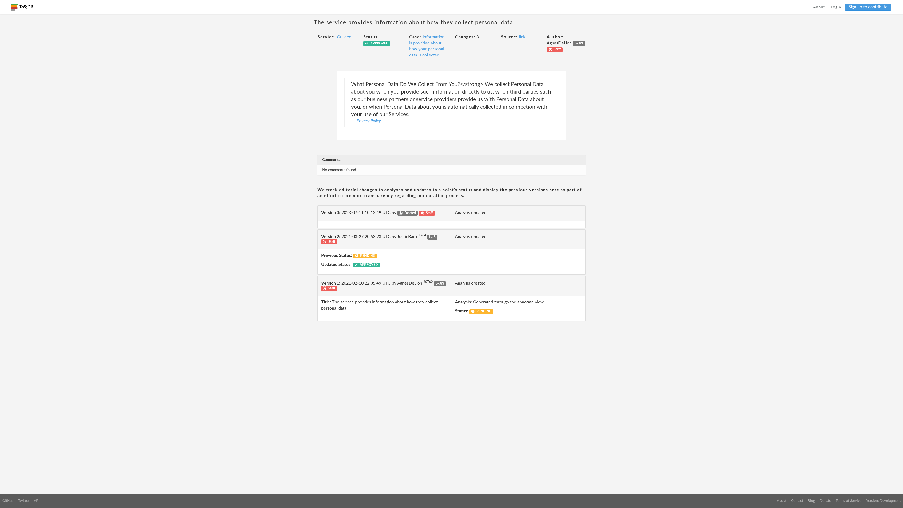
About (819, 7)
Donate (825, 501)
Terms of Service (848, 501)
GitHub (7, 501)
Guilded (344, 37)
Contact (797, 501)
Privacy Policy (369, 121)
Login (836, 7)
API (36, 501)
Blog (811, 501)
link (522, 37)
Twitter (23, 501)
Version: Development (883, 501)
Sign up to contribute (867, 7)
